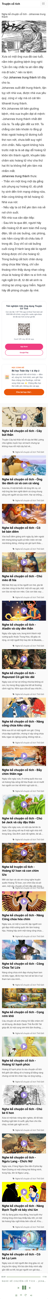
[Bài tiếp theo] (30, 1288)
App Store (24, 346)
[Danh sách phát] (16, 1296)
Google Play (24, 352)
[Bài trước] (18, 1288)
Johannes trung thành (23, 77)
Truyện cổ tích (11, 3)
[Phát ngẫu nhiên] (21, 1295)
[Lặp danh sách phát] (26, 1295)
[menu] (43, 3)
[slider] (24, 1276)
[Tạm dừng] (24, 1288)
